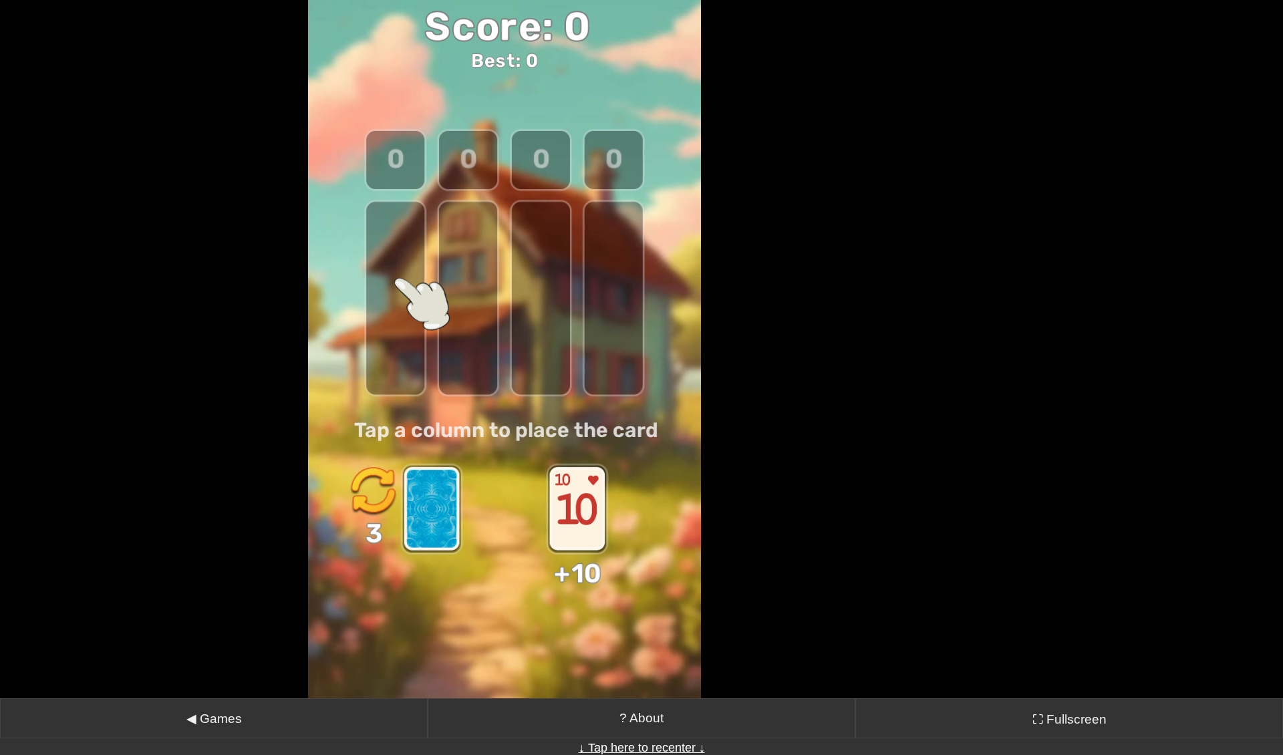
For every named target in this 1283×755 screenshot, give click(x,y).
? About (641, 718)
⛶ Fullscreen (1069, 719)
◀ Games (214, 719)
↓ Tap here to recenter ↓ (642, 747)
